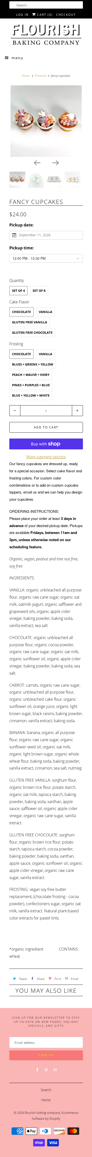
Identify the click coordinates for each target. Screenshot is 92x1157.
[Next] (55, 162)
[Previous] (36, 162)
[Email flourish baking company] (55, 1070)
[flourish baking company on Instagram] (46, 1070)
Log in (22, 15)
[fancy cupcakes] (46, 121)
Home (46, 1100)
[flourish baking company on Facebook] (37, 1070)
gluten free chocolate (32, 332)
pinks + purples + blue (31, 385)
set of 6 (39, 290)
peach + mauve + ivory (31, 374)
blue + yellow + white (31, 395)
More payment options (46, 456)
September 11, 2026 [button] (35, 235)
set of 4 (18, 290)
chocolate (21, 312)
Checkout (66, 15)
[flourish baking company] (46, 34)
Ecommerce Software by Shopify (55, 1115)
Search (46, 1089)
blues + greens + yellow (32, 364)
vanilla (45, 312)
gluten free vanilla (29, 322)
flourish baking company (42, 1112)
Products (40, 75)
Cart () (44, 15)
